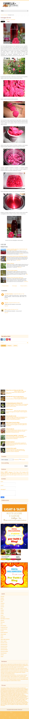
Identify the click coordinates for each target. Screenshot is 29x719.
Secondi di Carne (8, 474)
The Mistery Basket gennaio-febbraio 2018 (14, 403)
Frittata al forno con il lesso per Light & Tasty (14, 390)
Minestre (2, 620)
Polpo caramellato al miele (11, 416)
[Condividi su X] (4, 244)
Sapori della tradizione (5, 639)
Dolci (2, 472)
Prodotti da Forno (5, 473)
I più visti (3, 345)
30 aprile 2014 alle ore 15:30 (14, 302)
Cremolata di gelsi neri (10, 441)
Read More (21, 253)
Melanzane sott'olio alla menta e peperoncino (15, 277)
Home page (14, 285)
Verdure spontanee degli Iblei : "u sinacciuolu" (15, 435)
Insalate (2, 610)
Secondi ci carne (4, 642)
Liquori (26, 474)
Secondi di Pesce (16, 473)
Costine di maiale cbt (10, 428)
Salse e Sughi (3, 634)
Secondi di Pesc (4, 647)
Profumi (2, 630)
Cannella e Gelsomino (18, 709)
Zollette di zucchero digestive (12, 270)
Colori (2, 601)
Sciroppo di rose (6, 17)
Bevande (2, 599)
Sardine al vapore (9, 409)
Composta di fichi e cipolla (11, 448)
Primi (17, 472)
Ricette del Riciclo (4, 632)
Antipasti (10, 472)
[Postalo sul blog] (2, 244)
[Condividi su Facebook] (5, 244)
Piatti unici (3, 622)
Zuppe (2, 656)
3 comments (12, 19)
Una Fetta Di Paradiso (9, 293)
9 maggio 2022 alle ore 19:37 (12, 309)
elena (6, 309)
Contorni (2, 606)
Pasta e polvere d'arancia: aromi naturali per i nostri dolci (17, 256)
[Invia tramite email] (1, 244)
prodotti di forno (4, 629)
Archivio (15, 345)
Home (2, 14)
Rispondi (6, 299)
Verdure (24, 472)
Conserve (5, 14)
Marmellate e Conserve (5, 618)
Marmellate (21, 474)
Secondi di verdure (4, 651)
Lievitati (2, 613)
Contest (2, 605)
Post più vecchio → (24, 285)
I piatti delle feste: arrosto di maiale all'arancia (15, 396)
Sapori (2, 637)
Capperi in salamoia (10, 263)
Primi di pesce (3, 625)
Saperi (2, 474)
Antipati (2, 598)
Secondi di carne (4, 644)
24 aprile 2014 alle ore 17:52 (18, 293)
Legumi (15, 474)
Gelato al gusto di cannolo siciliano (13, 422)
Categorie (9, 345)
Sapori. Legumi (4, 641)
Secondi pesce (4, 653)
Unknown (6, 302)
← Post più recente (4, 285)
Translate (23, 459)
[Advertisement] (14, 362)
